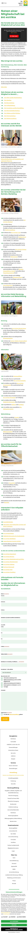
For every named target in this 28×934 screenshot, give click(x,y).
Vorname (2, 595)
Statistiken (13, 916)
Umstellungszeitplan (13, 778)
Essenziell (5, 916)
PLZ (1, 638)
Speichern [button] (14, 925)
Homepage (9, 397)
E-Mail (5, 646)
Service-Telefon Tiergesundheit (19, 341)
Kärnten (8, 556)
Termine (16, 417)
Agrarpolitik (14, 866)
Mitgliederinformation (9, 402)
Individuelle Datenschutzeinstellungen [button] (14, 929)
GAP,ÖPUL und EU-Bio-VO (13, 744)
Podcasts (14, 404)
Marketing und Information (14, 877)
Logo (15, 232)
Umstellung (13, 772)
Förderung (13, 781)
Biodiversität (13, 804)
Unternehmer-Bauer (13, 750)
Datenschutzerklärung (14, 714)
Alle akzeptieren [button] (14, 921)
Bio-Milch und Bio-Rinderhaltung (13, 97)
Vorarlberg (9, 572)
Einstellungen (6, 914)
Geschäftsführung (14, 860)
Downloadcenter (13, 825)
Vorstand (14, 863)
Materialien (13, 810)
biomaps (21, 269)
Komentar (3, 690)
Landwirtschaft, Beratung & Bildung (14, 875)
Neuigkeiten (13, 736)
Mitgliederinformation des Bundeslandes (13, 536)
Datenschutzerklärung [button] (11, 932)
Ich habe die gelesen (13, 714)
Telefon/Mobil (6, 654)
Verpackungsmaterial (8, 273)
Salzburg (8, 564)
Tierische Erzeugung (13, 795)
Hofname (2, 610)
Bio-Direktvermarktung (10, 118)
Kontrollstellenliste (8, 522)
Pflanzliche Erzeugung (13, 801)
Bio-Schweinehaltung (10, 116)
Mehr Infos (4, 87)
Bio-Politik (13, 834)
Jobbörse (13, 756)
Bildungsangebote (7, 431)
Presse (14, 880)
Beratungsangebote (13, 815)
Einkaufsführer (7, 271)
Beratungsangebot (8, 338)
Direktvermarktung (10, 230)
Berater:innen (19, 328)
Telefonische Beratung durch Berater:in (12, 683)
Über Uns (14, 855)
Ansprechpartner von (12, 541)
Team (14, 857)
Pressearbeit (12, 483)
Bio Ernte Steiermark (8, 567)
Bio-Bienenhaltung (9, 103)
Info (13, 831)
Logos (13, 851)
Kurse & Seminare (13, 765)
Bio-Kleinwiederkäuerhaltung (12, 110)
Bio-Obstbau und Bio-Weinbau (12, 113)
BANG (14, 869)
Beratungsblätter (17, 376)
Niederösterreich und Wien (13, 559)
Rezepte (13, 759)
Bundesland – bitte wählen (7, 669)
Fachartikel (13, 741)
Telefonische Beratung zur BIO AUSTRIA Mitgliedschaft (12, 680)
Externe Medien (22, 916)
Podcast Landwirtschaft (13, 845)
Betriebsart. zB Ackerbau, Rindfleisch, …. (12, 661)
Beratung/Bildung (13, 788)
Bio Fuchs (13, 753)
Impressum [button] (18, 932)
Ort (1, 632)
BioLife (13, 271)
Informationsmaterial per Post (10, 678)
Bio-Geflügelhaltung (9, 105)
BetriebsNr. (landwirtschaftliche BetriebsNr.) (10, 617)
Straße (2, 626)
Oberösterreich (10, 561)
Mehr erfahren (14, 32)
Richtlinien (9, 538)
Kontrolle (6, 502)
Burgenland (9, 554)
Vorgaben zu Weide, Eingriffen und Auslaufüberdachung (13, 791)
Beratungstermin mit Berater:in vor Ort (12, 685)
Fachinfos (19, 380)
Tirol (7, 569)
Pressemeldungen (13, 747)
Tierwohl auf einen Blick (13, 798)
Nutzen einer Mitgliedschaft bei (13, 775)
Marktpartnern (22, 237)
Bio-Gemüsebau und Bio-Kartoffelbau (14, 108)
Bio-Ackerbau (7, 100)
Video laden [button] (15, 36)
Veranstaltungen (13, 768)
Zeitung (20, 249)
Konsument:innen (17, 277)
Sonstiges (6, 686)
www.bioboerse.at (8, 285)
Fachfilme (21, 404)
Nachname (3, 601)
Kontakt (14, 883)
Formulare (13, 839)
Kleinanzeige (14, 256)
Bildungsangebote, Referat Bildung (13, 818)
